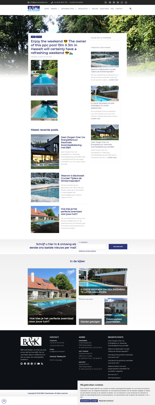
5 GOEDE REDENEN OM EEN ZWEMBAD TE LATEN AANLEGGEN (102, 105)
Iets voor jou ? (113, 374)
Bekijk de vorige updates (87, 251)
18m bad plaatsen (114, 378)
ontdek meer (113, 80)
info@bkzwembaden (57, 351)
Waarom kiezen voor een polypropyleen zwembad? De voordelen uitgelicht (118, 368)
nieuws (39, 36)
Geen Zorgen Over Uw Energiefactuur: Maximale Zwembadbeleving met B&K (102, 144)
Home (33, 36)
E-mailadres (83, 242)
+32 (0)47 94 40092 (76, 2)
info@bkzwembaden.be (39, 2)
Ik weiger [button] (94, 401)
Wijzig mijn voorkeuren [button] (106, 401)
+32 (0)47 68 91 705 (60, 2)
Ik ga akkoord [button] (85, 401)
